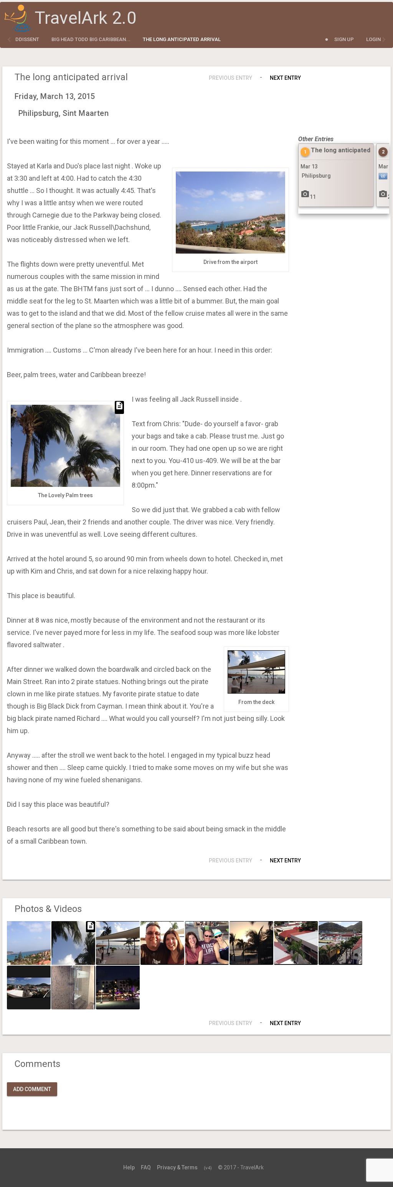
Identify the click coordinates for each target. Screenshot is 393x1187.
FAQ (146, 1167)
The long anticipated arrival (182, 39)
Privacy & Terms (177, 1167)
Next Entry (285, 78)
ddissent (27, 39)
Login (373, 39)
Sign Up (344, 39)
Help (129, 1167)
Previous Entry (230, 78)
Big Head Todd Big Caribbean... (90, 39)
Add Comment (32, 1089)
